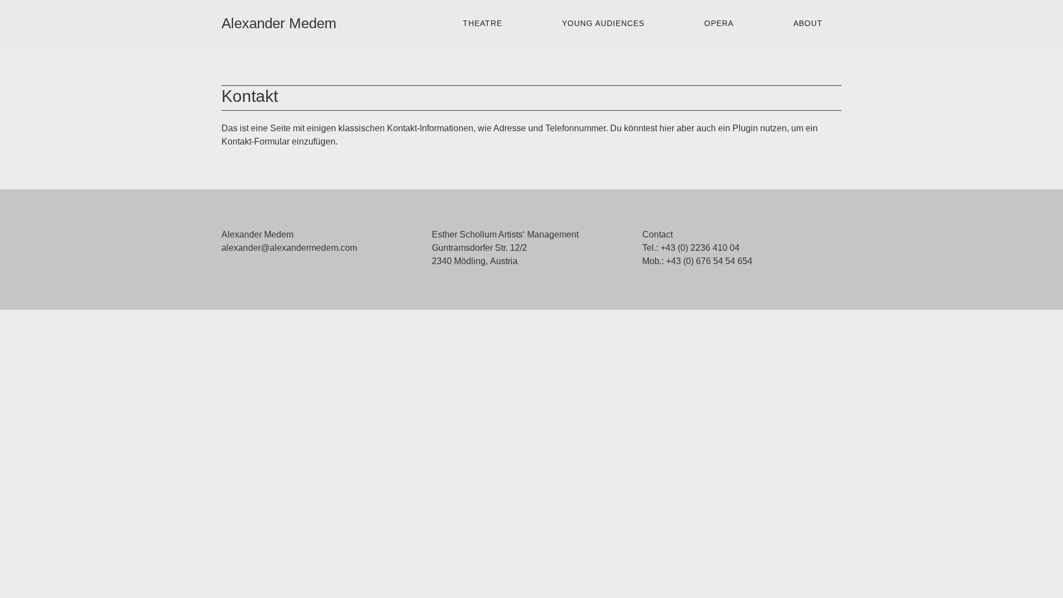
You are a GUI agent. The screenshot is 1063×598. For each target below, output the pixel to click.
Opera (719, 23)
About (808, 23)
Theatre (482, 23)
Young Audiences (603, 23)
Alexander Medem (279, 23)
